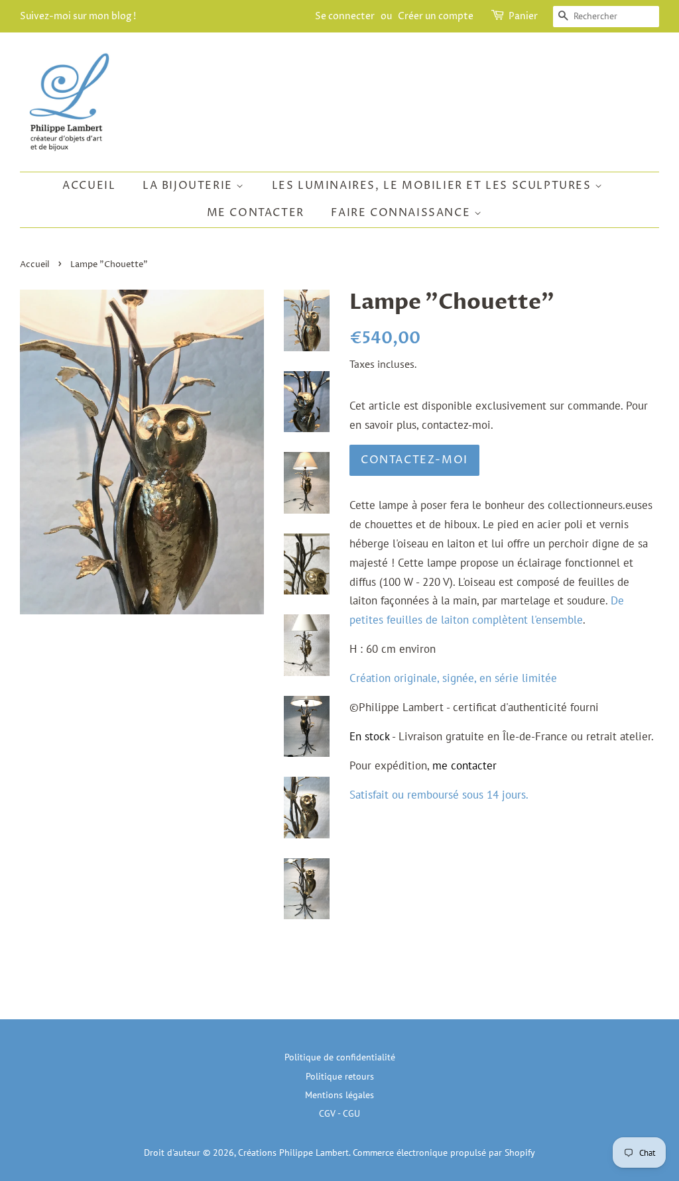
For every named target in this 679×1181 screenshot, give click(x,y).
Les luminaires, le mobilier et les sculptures (433, 185)
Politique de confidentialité (339, 1056)
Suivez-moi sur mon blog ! (78, 16)
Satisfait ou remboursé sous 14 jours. (438, 794)
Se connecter (345, 16)
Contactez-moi (414, 460)
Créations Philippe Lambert (293, 1152)
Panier (523, 16)
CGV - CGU (339, 1113)
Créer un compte (435, 16)
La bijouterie (189, 185)
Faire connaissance (402, 212)
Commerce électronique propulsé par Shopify (444, 1152)
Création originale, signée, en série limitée (453, 678)
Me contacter (255, 212)
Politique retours (340, 1076)
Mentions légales (339, 1094)
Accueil (88, 185)
